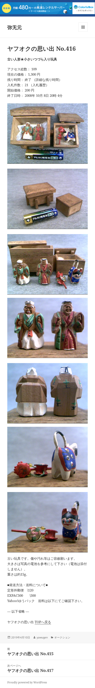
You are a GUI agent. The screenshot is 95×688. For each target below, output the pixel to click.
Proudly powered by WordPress (27, 682)
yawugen (42, 637)
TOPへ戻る (43, 622)
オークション (62, 637)
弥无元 (14, 27)
